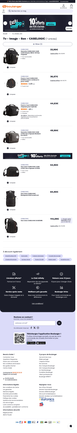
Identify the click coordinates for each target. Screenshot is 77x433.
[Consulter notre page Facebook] (31, 328)
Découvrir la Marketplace (47, 394)
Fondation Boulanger (46, 372)
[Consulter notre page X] (34, 328)
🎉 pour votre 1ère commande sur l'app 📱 (37, 1)
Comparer (12, 67)
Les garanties (7, 389)
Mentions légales (8, 392)
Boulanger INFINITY (45, 377)
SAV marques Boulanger (47, 368)
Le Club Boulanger (45, 370)
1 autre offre (54, 53)
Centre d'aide (7, 368)
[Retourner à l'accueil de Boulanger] (12, 6)
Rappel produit (7, 413)
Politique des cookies (10, 398)
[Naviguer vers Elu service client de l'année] (55, 404)
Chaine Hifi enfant (11, 259)
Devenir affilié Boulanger (47, 392)
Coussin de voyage (54, 256)
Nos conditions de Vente (11, 387)
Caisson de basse (38, 256)
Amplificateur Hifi (10, 256)
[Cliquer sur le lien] (38, 23)
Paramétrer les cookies (10, 396)
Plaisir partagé (43, 359)
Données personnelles (10, 394)
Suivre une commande (10, 361)
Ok (59, 323)
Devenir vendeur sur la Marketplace (50, 396)
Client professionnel (45, 374)
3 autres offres (55, 80)
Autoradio (24, 256)
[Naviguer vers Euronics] (55, 399)
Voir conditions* (37, 303)
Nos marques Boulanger (47, 366)
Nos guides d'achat (9, 366)
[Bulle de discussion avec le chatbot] (71, 426)
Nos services (43, 364)
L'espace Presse (44, 361)
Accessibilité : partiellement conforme (15, 407)
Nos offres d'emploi (45, 387)
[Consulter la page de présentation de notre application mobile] (31, 343)
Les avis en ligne (8, 402)
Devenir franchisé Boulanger (48, 389)
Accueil (5, 33)
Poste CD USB (39, 259)
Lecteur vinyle (26, 259)
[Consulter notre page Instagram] (38, 328)
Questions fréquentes (10, 359)
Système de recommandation (13, 400)
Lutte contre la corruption (11, 405)
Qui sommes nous (45, 357)
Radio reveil (52, 259)
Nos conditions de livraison (11, 364)
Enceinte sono (65, 259)
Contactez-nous (8, 357)
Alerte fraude (7, 415)
